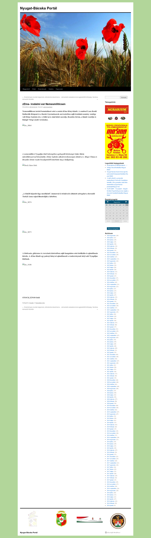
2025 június (110, 265)
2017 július (110, 467)
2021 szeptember (111, 361)
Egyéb (31, 303)
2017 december (111, 456)
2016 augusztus (111, 490)
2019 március (110, 424)
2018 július (110, 441)
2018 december (111, 431)
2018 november (111, 433)
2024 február (110, 299)
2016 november (111, 484)
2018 (108, 221)
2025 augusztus (111, 261)
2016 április (110, 499)
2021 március (110, 373)
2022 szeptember (111, 335)
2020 (125, 221)
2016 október (110, 486)
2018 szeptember (111, 437)
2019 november (111, 407)
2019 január (110, 429)
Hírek (34, 89)
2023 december (111, 303)
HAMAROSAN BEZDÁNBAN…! (117, 165)
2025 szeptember (111, 259)
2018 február (110, 452)
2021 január (110, 378)
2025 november (111, 254)
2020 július (110, 390)
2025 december (111, 252)
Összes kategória (113, 229)
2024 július (110, 288)
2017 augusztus (111, 465)
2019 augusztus (111, 414)
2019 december (111, 405)
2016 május (110, 497)
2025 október (110, 257)
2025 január (110, 276)
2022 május (110, 344)
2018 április (110, 448)
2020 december (111, 380)
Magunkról (26, 89)
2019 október (110, 410)
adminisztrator (47, 107)
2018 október (110, 435)
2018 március (110, 450)
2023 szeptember (111, 310)
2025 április (110, 269)
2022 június (110, 342)
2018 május (110, 446)
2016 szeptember (111, 488)
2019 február (110, 427)
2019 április (110, 422)
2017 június (110, 469)
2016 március (110, 501)
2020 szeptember (111, 386)
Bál (109, 225)
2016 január (110, 505)
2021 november (111, 356)
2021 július (110, 365)
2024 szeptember (111, 284)
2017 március (110, 475)
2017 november (111, 458)
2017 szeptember (111, 463)
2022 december (111, 329)
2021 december (111, 354)
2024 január (110, 301)
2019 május (110, 420)
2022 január (110, 352)
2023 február (110, 325)
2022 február (110, 350)
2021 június (110, 367)
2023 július (110, 314)
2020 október (110, 384)
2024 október (110, 282)
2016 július (110, 492)
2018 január (110, 454)
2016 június (110, 495)
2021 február (110, 376)
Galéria (51, 89)
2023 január (110, 327)
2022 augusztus (111, 337)
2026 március (110, 246)
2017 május (110, 471)
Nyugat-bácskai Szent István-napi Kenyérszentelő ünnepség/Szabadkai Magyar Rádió (117, 174)
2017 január (110, 480)
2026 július (110, 237)
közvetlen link (40, 303)
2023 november (111, 305)
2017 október (110, 461)
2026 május (110, 242)
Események (42, 89)
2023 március (110, 322)
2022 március (110, 348)
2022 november (111, 331)
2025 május (110, 267)
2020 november (111, 382)
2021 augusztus (111, 363)
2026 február (110, 248)
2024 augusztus (111, 286)
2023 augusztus (111, 312)
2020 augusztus (111, 388)
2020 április (110, 397)
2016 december (111, 482)
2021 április (110, 371)
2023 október (110, 308)
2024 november (111, 280)
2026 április (110, 244)
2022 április (110, 346)
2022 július (110, 339)
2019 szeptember (111, 412)
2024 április (110, 295)
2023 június (110, 316)
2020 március (110, 399)
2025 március (110, 271)
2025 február (110, 274)
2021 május (110, 369)
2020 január (110, 403)
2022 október (110, 333)
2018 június (110, 444)
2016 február (110, 503)
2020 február (110, 401)
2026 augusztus (111, 235)
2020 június (110, 393)
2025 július (110, 263)
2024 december (111, 278)
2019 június (110, 418)
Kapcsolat (59, 89)
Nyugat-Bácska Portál (38, 8)
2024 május (110, 293)
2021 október (110, 359)
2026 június (110, 240)
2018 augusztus (111, 439)
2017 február (110, 478)
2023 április (110, 320)
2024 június (110, 291)
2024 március (110, 297)
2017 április (110, 473)
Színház (115, 225)
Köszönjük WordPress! (113, 532)
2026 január (110, 250)
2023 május (110, 318)
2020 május (110, 395)
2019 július (110, 416)
